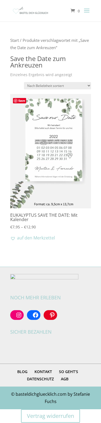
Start (14, 40)
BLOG (22, 371)
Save (21, 101)
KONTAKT (43, 371)
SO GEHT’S (68, 371)
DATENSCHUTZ (40, 378)
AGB (64, 378)
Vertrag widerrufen (50, 415)
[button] (32, 238)
